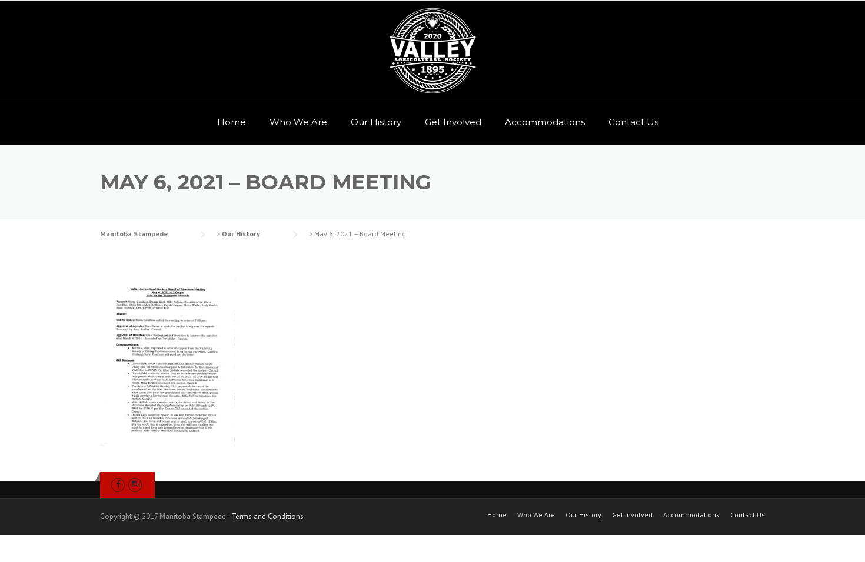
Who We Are (298, 122)
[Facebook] (118, 484)
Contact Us (633, 122)
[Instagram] (135, 484)
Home (231, 122)
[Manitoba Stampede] (432, 50)
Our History (376, 122)
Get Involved (453, 122)
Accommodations (545, 122)
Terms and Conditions (267, 516)
